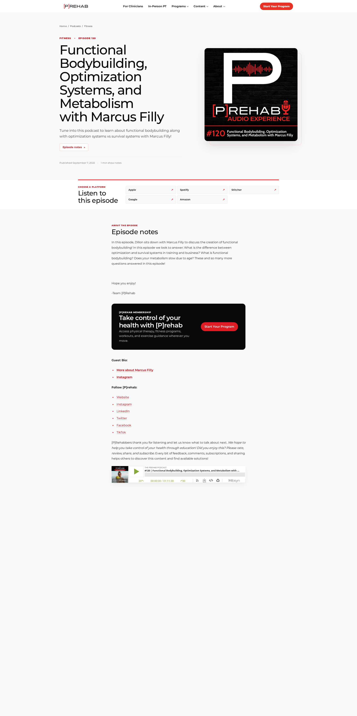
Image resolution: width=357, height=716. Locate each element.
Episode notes (74, 147)
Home (63, 26)
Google (150, 199)
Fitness (88, 26)
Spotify (202, 189)
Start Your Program (276, 6)
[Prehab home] (76, 6)
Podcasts (75, 26)
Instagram (124, 377)
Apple (150, 189)
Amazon (202, 199)
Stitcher (253, 189)
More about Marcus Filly (135, 370)
